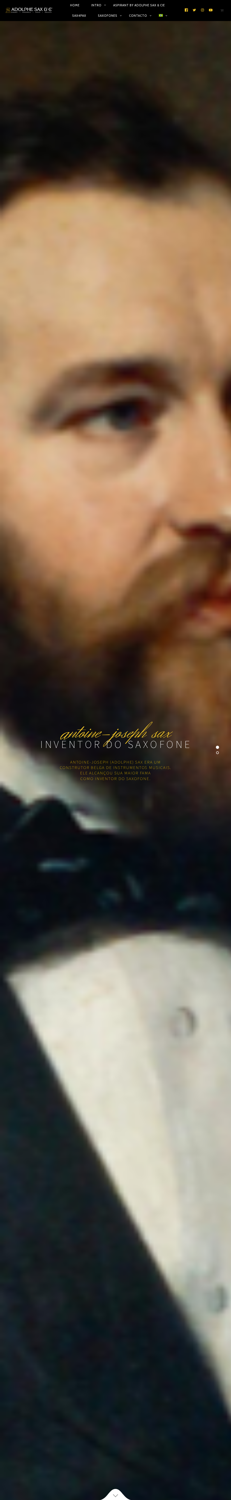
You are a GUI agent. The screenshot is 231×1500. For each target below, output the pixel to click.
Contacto (138, 15)
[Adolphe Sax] (29, 10)
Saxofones (107, 15)
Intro (96, 5)
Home (75, 5)
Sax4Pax (79, 15)
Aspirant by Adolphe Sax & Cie (139, 5)
